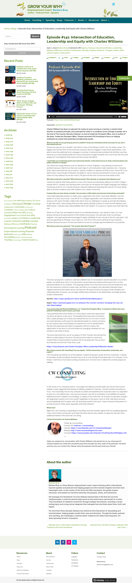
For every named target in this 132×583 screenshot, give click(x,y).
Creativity (8, 210)
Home (6, 29)
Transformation (28, 240)
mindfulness (25, 224)
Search (35, 36)
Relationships (18, 234)
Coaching (36, 204)
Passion (34, 224)
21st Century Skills (10, 200)
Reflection (8, 234)
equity (56, 53)
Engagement (10, 215)
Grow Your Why (28, 215)
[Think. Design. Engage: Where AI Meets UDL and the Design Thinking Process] (22, 105)
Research (100, 50)
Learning (25, 221)
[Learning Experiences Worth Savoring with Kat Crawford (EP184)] (22, 93)
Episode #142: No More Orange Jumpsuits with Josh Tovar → (109, 526)
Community (19, 207)
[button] (22, 53)
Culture (31, 210)
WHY (122, 50)
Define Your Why (19, 212)
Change (26, 203)
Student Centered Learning (23, 237)
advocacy (21, 200)
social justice (64, 53)
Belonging (17, 204)
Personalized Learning (14, 228)
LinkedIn (74, 557)
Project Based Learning (14, 231)
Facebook (74, 560)
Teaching (8, 240)
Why (37, 240)
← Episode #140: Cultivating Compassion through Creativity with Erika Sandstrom (67, 526)
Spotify (58, 125)
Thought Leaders (112, 50)
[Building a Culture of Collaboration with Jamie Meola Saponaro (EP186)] (22, 70)
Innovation (7, 218)
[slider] (124, 116)
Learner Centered (12, 221)
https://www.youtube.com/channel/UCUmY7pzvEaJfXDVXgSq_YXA (99, 433)
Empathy (30, 212)
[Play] (49, 117)
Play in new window (62, 120)
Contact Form (101, 557)
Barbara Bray (62, 48)
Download (75, 120)
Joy (19, 218)
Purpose (30, 231)
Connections (29, 207)
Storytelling (9, 237)
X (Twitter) (74, 566)
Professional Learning (79, 50)
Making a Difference (11, 224)
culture (50, 53)
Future (18, 215)
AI (33, 200)
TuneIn (65, 125)
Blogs (14, 29)
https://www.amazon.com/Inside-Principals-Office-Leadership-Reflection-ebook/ (80, 347)
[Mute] (119, 117)
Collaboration (9, 207)
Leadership (35, 218)
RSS (71, 125)
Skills (24, 234)
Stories (29, 234)
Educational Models (103, 48)
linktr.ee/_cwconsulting (83, 426)
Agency (29, 201)
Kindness (25, 218)
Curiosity (7, 213)
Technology (17, 240)
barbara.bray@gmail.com (105, 564)
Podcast (31, 227)
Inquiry (15, 218)
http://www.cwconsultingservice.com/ (87, 430)
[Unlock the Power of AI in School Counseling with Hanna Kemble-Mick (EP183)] (22, 118)
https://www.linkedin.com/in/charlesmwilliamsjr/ (91, 428)
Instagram (74, 563)
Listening (34, 221)
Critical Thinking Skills (20, 210)
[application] (87, 117)
